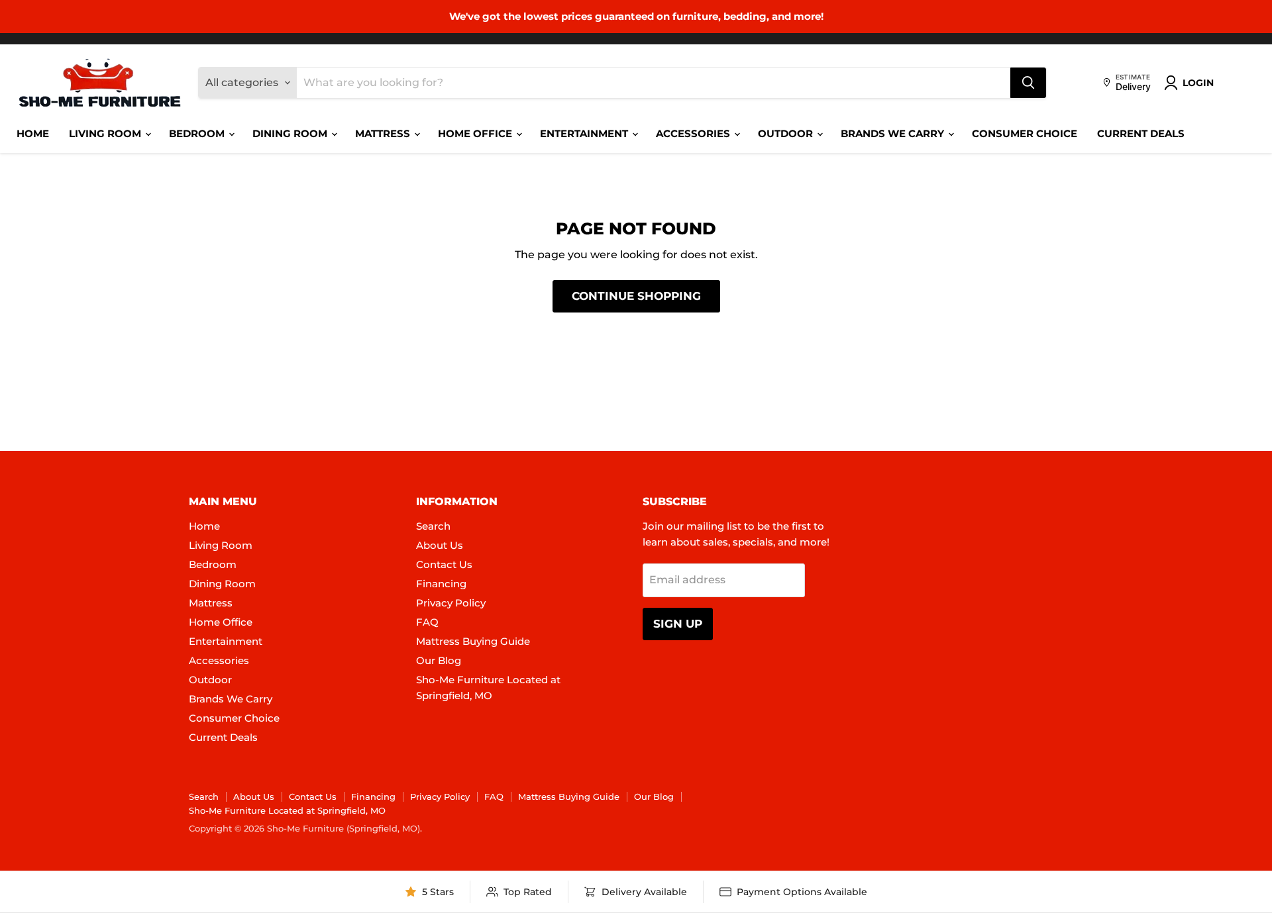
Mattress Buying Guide (473, 641)
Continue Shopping (636, 296)
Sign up (677, 623)
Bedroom (198, 133)
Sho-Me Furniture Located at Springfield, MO (287, 810)
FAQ (427, 622)
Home (33, 133)
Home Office (476, 133)
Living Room (106, 133)
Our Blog (438, 660)
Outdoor (787, 133)
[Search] (1028, 83)
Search (433, 526)
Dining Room (291, 133)
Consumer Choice (1024, 133)
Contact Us (444, 564)
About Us (439, 545)
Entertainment (585, 133)
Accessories (694, 133)
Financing (441, 583)
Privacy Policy (451, 603)
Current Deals (1141, 133)
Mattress (384, 133)
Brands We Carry (894, 133)
